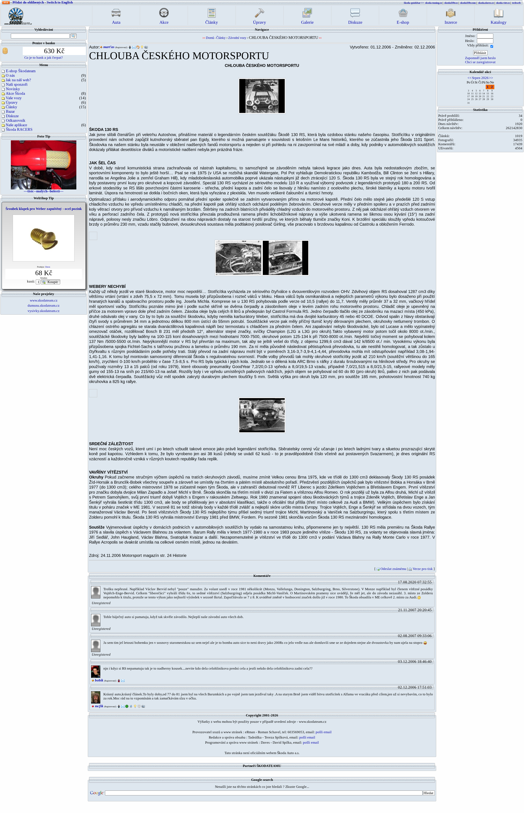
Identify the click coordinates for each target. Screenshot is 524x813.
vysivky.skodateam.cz (44, 311)
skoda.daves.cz (486, 2)
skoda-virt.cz (503, 2)
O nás (10, 75)
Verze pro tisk (423, 569)
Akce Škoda (15, 93)
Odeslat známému (393, 569)
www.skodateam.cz (44, 300)
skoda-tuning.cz (433, 2)
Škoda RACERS (19, 129)
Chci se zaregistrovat (480, 62)
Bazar (10, 111)
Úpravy (12, 102)
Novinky (13, 89)
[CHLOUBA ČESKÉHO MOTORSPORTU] (262, 95)
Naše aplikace (16, 125)
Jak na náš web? (18, 80)
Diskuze (12, 116)
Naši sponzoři (16, 84)
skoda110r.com (468, 2)
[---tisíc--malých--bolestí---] (43, 164)
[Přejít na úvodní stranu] (17, 15)
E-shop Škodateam (21, 71)
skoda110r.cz (451, 2)
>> (491, 78)
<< (470, 78)
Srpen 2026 (480, 78)
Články (11, 107)
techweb (516, 2)
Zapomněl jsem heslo (480, 58)
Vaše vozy (14, 98)
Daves (47, 267)
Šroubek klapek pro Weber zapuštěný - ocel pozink (44, 209)
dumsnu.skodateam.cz (44, 305)
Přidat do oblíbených (28, 2)
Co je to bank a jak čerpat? (43, 58)
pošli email (324, 732)
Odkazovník (15, 120)
